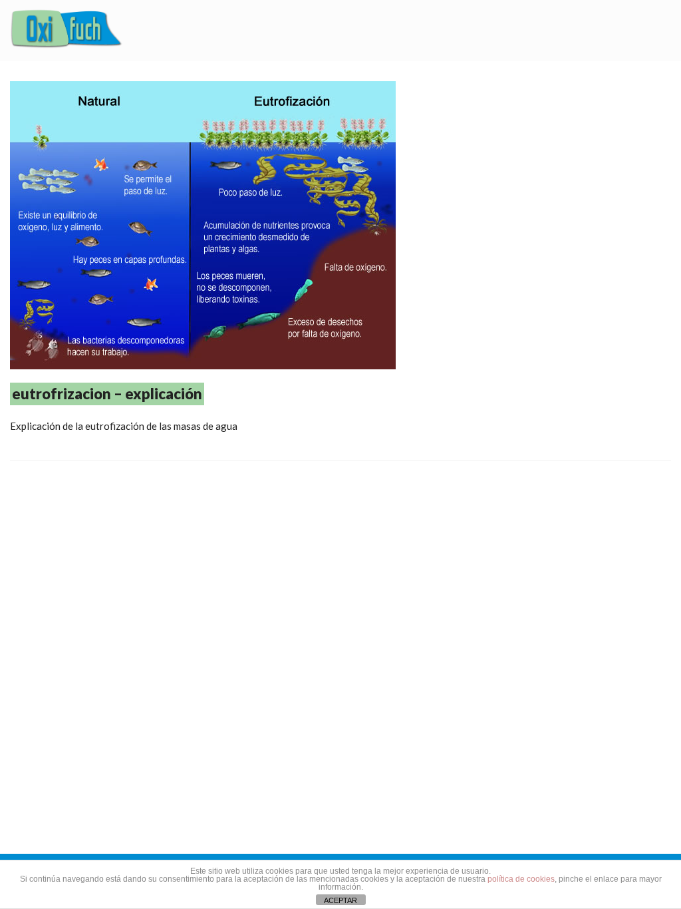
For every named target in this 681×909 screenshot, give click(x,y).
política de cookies (521, 879)
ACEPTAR (340, 900)
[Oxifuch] (66, 30)
